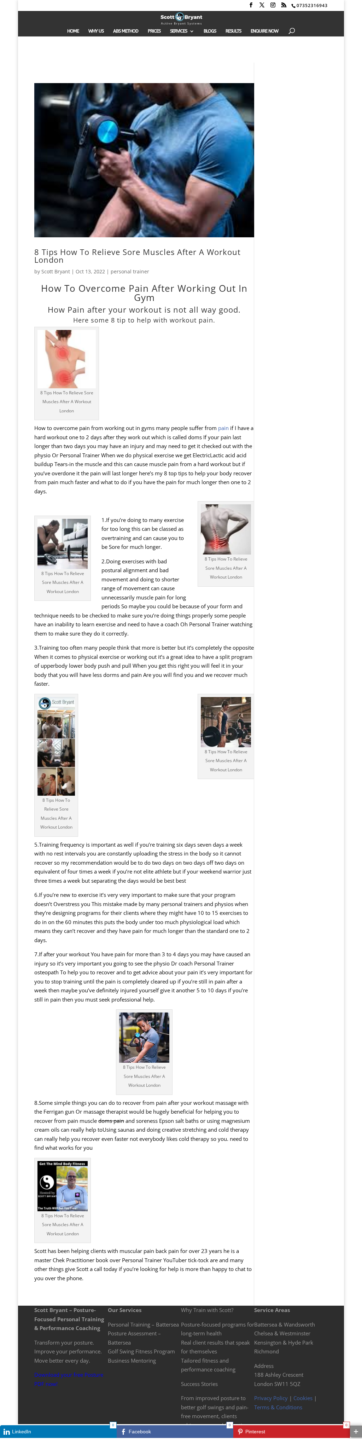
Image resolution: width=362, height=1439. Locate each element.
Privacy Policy (271, 1398)
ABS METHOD (125, 31)
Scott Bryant (55, 271)
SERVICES (178, 31)
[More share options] (356, 1432)
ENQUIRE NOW (264, 31)
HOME (73, 31)
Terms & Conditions (278, 1407)
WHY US (96, 31)
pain (223, 427)
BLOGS (210, 31)
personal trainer (130, 271)
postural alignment (124, 570)
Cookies (303, 1398)
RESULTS (233, 31)
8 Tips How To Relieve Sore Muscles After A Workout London (137, 255)
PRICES (154, 31)
